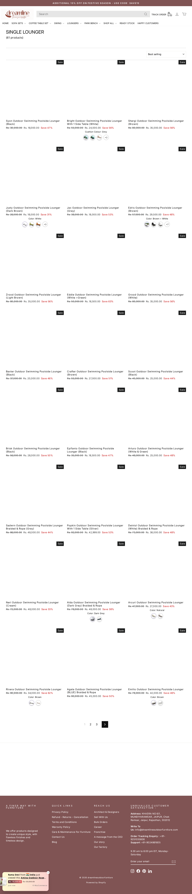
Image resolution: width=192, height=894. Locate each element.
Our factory (100, 847)
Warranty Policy (61, 827)
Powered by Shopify (96, 882)
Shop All (109, 23)
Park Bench (91, 23)
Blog (54, 842)
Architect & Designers (106, 812)
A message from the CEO (108, 836)
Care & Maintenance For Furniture (71, 832)
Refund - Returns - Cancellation (70, 817)
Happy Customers (148, 23)
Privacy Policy (60, 812)
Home (5, 23)
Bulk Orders (101, 822)
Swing (58, 23)
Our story (99, 842)
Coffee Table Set (39, 23)
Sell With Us (101, 817)
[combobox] (93, 14)
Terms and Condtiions (64, 822)
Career (98, 827)
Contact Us (58, 836)
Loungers (73, 23)
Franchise (99, 832)
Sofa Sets (18, 23)
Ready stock (127, 23)
